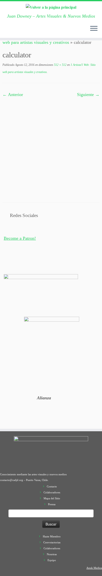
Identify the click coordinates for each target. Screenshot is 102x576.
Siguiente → (88, 94)
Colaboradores (52, 492)
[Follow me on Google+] (25, 31)
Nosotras (52, 554)
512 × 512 (59, 65)
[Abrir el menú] (94, 29)
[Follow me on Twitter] (15, 31)
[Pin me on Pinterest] (40, 31)
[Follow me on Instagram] (30, 31)
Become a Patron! (20, 238)
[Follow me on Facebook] (20, 31)
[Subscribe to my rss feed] (5, 31)
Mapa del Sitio (52, 498)
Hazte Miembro (52, 536)
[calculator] (51, 146)
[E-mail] (10, 31)
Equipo (52, 560)
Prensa (51, 504)
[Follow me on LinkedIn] (45, 31)
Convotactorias (51, 542)
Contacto (52, 486)
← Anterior (12, 94)
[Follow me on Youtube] (35, 31)
